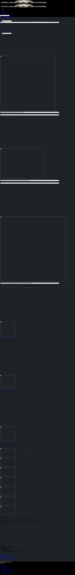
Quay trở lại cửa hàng (6, 30)
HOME (3, 565)
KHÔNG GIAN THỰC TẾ (6, 17)
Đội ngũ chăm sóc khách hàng (9, 16)
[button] (3, 9)
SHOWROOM (4, 568)
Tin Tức (3, 19)
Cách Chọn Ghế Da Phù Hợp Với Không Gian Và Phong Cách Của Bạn (10, 338)
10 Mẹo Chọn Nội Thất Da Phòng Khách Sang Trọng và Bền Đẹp (9, 442)
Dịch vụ (3, 14)
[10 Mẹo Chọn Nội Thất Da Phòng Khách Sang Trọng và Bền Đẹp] (7, 440)
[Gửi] (2, 34)
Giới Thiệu (4, 566)
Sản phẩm (4, 12)
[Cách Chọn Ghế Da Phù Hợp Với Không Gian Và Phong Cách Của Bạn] (7, 336)
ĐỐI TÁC (3, 18)
